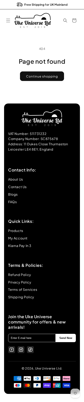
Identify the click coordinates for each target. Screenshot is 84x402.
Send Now (65, 337)
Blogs (13, 194)
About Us (15, 179)
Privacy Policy (19, 282)
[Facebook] (11, 349)
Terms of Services (22, 289)
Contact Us (17, 187)
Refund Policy (19, 275)
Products (15, 230)
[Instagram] (21, 349)
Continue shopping (42, 76)
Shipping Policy (21, 297)
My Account (18, 238)
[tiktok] (30, 349)
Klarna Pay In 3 (19, 246)
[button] (8, 20)
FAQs (12, 202)
